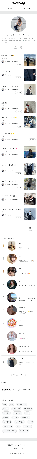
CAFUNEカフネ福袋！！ (10, 196)
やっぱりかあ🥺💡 (7, 134)
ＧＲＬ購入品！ (6, 72)
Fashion (18, 77)
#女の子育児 (7, 422)
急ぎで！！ (5, 103)
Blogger (27, 8)
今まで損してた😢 (7, 55)
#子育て (5, 417)
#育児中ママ (17, 413)
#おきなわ (6, 413)
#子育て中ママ (21, 404)
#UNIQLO (4, 151)
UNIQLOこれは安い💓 (9, 148)
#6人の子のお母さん (9, 431)
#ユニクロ (12, 151)
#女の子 (14, 417)
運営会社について (18, 449)
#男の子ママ (16, 408)
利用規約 (10, 445)
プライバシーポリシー (22, 445)
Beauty (19, 111)
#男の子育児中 (7, 426)
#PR (11, 404)
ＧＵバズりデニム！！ (8, 181)
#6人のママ (27, 426)
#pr (5, 58)
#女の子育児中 (19, 422)
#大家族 (30, 422)
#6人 (18, 426)
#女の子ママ (25, 417)
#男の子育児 (28, 408)
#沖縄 (27, 413)
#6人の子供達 (24, 431)
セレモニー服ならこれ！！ (10, 165)
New (10, 8)
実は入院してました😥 (9, 118)
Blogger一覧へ (18, 375)
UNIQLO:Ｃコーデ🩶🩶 (9, 86)
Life (19, 64)
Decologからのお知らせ (21, 390)
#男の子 (5, 408)
